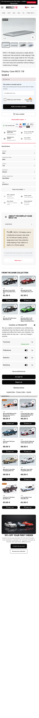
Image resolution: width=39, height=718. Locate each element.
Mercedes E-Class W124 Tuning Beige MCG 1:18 (9, 470)
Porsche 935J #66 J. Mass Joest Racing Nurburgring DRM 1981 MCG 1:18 (27, 415)
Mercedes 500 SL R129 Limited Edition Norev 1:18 (27, 291)
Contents (8, 224)
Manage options (19, 387)
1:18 (23, 13)
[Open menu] (2, 7)
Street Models (31, 13)
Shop (9, 13)
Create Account (31, 2)
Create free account (19, 546)
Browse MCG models (18, 119)
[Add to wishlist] (15, 278)
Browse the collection (18, 551)
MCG (14, 13)
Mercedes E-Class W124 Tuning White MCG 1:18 (26, 470)
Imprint (28, 392)
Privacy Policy (21, 392)
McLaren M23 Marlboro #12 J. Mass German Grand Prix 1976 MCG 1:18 (10, 415)
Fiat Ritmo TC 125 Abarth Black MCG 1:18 (9, 498)
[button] (35, 325)
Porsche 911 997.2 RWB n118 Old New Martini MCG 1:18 (27, 442)
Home (3, 13)
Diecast (4, 172)
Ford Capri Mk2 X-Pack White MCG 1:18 (26, 498)
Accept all (18, 377)
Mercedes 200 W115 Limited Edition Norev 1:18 (9, 319)
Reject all (18, 382)
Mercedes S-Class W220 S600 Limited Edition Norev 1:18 (9, 292)
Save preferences (18, 371)
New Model (5, 178)
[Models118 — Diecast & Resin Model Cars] (12, 7)
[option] (6, 45)
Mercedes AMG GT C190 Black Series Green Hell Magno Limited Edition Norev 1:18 (27, 320)
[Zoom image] (33, 37)
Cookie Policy (10, 392)
